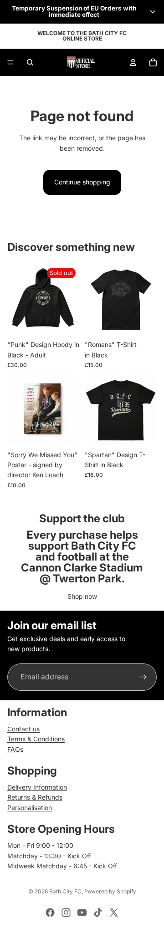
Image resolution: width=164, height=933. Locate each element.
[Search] (30, 62)
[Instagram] (66, 912)
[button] (82, 11)
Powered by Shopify (110, 891)
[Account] (133, 62)
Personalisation (29, 807)
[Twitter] (113, 912)
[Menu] (10, 62)
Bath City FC (65, 891)
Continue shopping (82, 182)
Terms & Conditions (36, 739)
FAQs (15, 749)
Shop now (82, 596)
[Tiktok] (97, 912)
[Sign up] (143, 677)
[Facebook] (50, 912)
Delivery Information (37, 787)
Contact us (23, 729)
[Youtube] (82, 912)
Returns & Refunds (34, 797)
